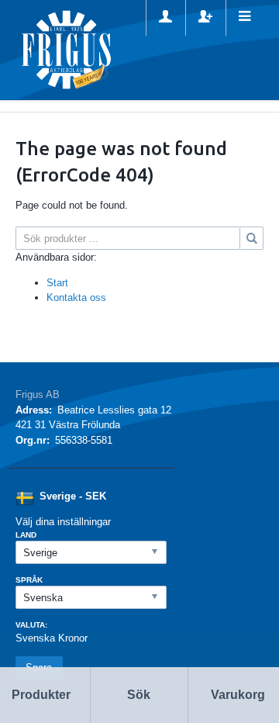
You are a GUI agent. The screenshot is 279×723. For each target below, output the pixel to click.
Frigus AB (38, 394)
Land (26, 535)
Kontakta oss (76, 297)
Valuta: (31, 625)
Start (57, 283)
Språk (29, 580)
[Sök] (252, 238)
